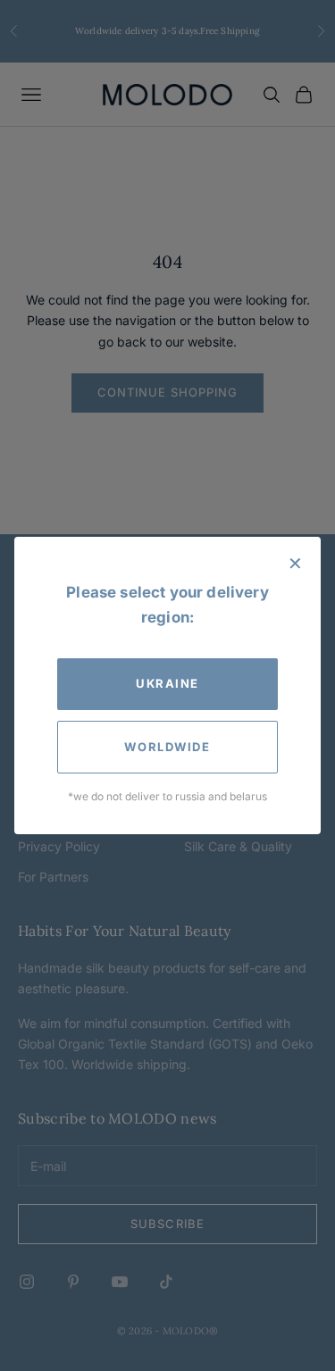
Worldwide (167, 747)
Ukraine (167, 683)
